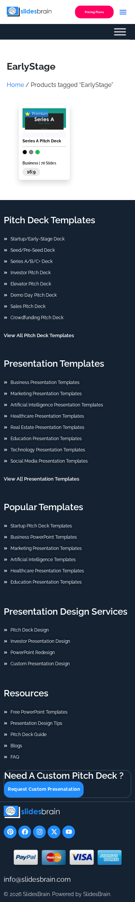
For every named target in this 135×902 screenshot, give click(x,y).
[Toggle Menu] (120, 32)
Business (30, 163)
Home (15, 84)
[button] (123, 12)
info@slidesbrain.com (37, 879)
